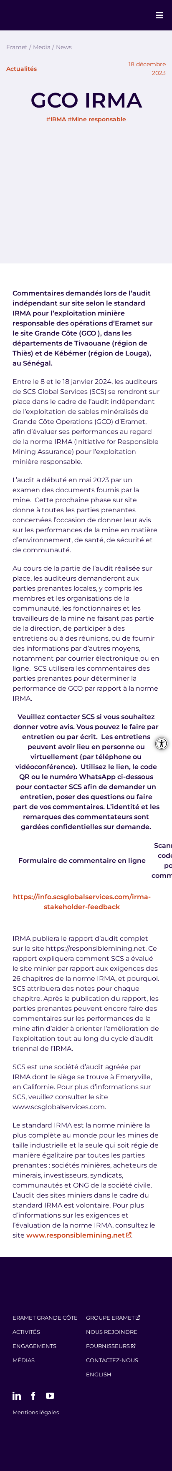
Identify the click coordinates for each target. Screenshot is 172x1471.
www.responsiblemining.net (75, 1235)
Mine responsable (99, 119)
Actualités (21, 69)
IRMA (58, 119)
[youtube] (50, 1396)
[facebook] (33, 1396)
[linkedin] (17, 1396)
